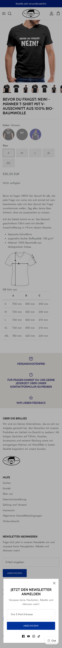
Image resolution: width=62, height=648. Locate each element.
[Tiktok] (39, 636)
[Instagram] (33, 636)
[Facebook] (23, 636)
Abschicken (30, 625)
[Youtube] (28, 636)
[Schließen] (54, 583)
